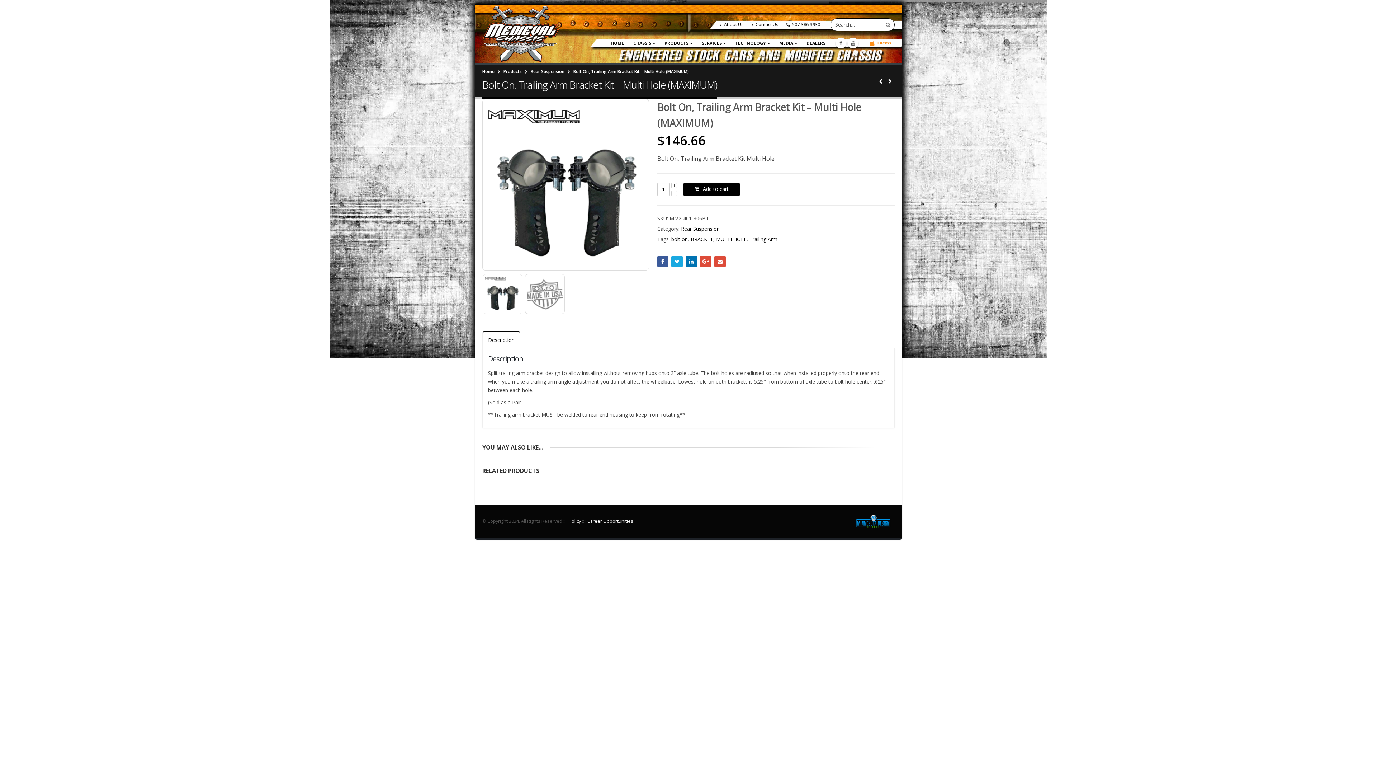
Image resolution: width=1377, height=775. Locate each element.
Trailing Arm (763, 239)
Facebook (663, 261)
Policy (575, 521)
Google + (705, 261)
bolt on (679, 239)
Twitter (677, 261)
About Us (734, 25)
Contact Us (767, 25)
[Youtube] (853, 43)
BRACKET (702, 239)
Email (720, 261)
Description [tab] (501, 340)
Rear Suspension (700, 228)
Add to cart (716, 188)
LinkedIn (691, 261)
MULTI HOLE (731, 239)
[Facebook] (841, 43)
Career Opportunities (610, 521)
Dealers (815, 43)
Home (617, 43)
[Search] (888, 25)
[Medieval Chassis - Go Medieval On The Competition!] (520, 34)
